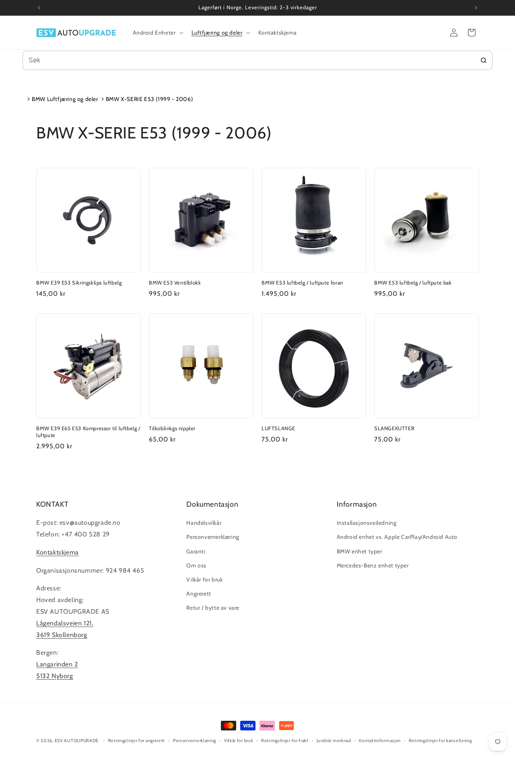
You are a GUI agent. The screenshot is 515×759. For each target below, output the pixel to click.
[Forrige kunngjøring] (39, 7)
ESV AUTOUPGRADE (77, 740)
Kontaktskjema (57, 552)
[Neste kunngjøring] (476, 7)
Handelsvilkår (203, 522)
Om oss (196, 565)
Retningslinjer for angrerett (136, 740)
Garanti (195, 551)
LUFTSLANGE (278, 428)
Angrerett (198, 593)
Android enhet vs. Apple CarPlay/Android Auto (397, 536)
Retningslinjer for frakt (285, 740)
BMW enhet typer (359, 551)
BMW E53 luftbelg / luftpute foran (302, 282)
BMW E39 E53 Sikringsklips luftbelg (79, 282)
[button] (157, 32)
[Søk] (483, 60)
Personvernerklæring (212, 536)
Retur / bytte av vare (212, 607)
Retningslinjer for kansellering (440, 740)
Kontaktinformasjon (380, 740)
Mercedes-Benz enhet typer (373, 565)
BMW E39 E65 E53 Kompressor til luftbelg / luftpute (88, 431)
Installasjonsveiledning (367, 522)
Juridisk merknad (334, 740)
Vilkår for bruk (204, 579)
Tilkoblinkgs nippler (172, 428)
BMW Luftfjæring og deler (65, 99)
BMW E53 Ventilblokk (175, 282)
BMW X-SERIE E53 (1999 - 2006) (149, 99)
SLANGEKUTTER (394, 428)
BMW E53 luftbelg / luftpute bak (413, 282)
